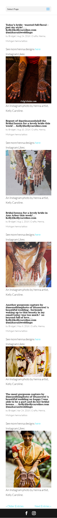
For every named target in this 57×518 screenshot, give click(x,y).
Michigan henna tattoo (16, 41)
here (38, 49)
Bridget (12, 36)
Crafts (35, 36)
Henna (42, 36)
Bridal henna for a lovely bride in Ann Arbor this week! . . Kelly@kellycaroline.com (27, 215)
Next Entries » (43, 506)
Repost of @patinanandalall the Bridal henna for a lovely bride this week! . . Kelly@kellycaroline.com (28, 123)
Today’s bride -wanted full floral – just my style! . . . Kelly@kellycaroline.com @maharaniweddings (27, 28)
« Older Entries (15, 506)
